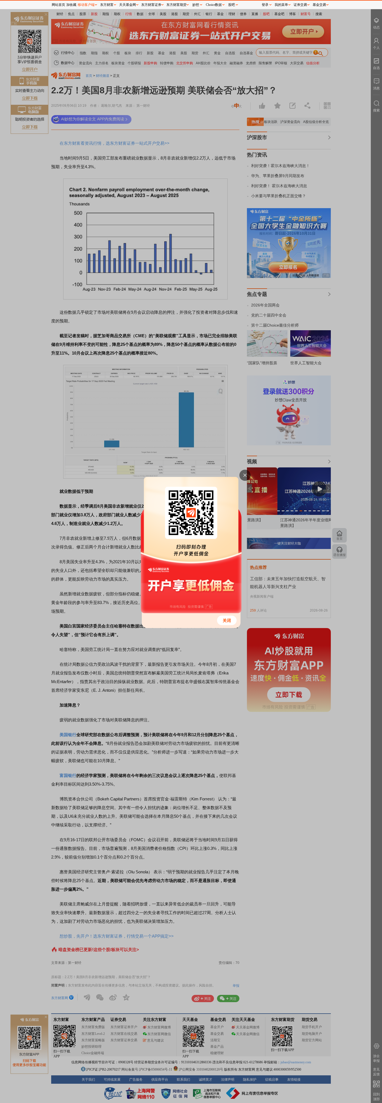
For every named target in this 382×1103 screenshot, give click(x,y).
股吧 (231, 5)
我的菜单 (281, 5)
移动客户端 (86, 5)
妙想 (195, 5)
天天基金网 (127, 5)
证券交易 (300, 5)
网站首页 (58, 5)
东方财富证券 (151, 5)
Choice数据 (214, 5)
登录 (265, 5)
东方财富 (107, 5)
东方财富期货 (176, 5)
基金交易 (319, 5)
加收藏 (71, 5)
